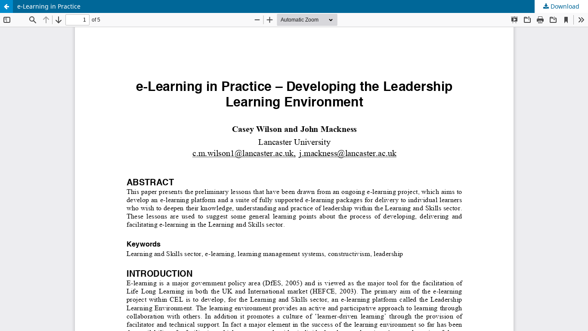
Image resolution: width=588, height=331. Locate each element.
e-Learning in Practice (48, 6)
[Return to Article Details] (6, 6)
